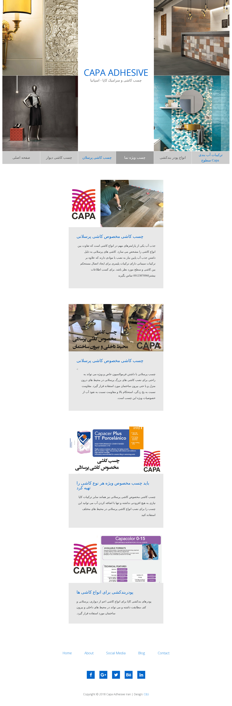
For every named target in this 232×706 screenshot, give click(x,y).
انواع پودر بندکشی (173, 158)
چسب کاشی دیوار (59, 158)
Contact (164, 653)
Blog (141, 653)
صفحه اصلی (21, 158)
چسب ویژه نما (135, 158)
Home (67, 653)
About (89, 653)
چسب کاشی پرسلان (97, 158)
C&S (146, 694)
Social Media (116, 653)
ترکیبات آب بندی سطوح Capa (211, 157)
